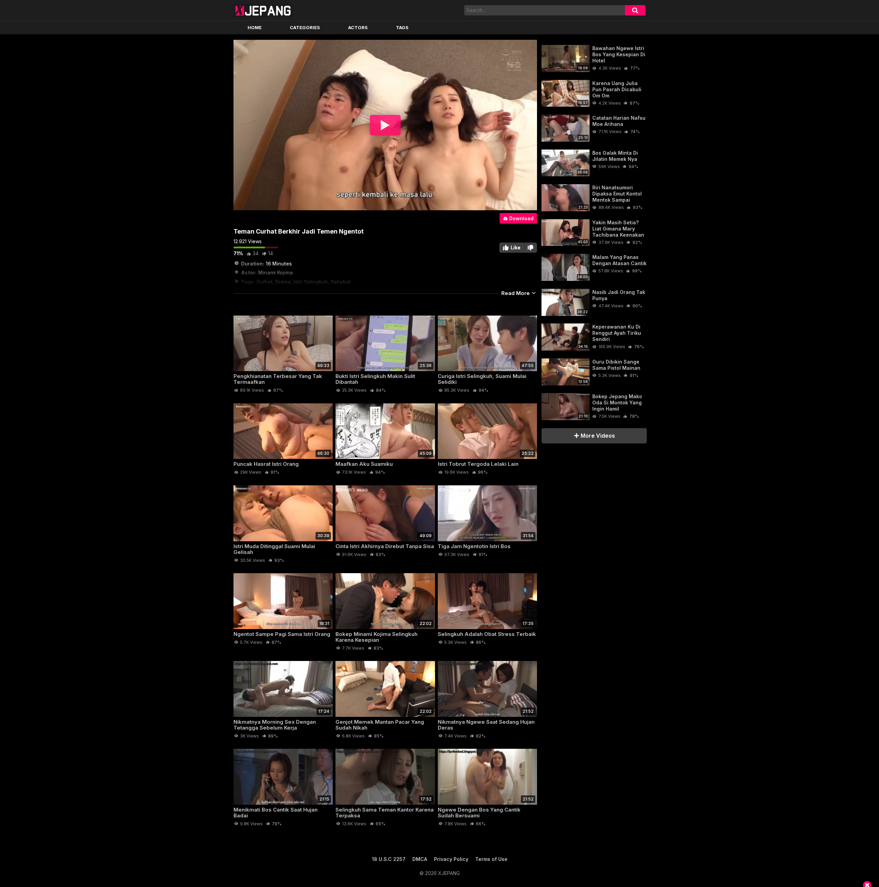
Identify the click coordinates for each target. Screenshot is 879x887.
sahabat (341, 282)
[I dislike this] (530, 248)
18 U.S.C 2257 (389, 859)
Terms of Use (491, 859)
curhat (264, 282)
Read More (516, 293)
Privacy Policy (451, 859)
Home (255, 27)
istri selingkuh (311, 282)
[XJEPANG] (262, 10)
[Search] (635, 10)
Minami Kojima (275, 272)
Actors (358, 27)
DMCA (419, 859)
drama (283, 282)
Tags (402, 27)
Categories (305, 27)
